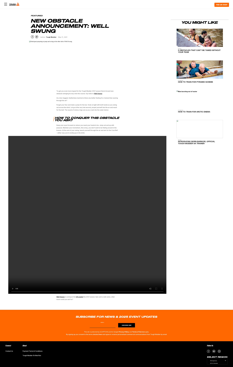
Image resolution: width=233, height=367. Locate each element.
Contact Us (9, 351)
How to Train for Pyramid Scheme (195, 82)
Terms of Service (138, 332)
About (25, 345)
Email (102, 322)
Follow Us (210, 345)
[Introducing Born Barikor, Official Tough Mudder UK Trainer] (200, 137)
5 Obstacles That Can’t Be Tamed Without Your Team (199, 51)
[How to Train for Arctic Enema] (187, 92)
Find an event (221, 5)
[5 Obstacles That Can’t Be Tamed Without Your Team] (200, 46)
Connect (8, 345)
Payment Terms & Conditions (32, 351)
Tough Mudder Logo (14, 4)
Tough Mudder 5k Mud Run (32, 355)
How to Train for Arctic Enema (194, 112)
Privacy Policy (124, 332)
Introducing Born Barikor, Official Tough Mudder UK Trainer (196, 142)
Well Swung (60, 297)
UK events (79, 297)
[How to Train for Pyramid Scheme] (200, 78)
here (100, 334)
